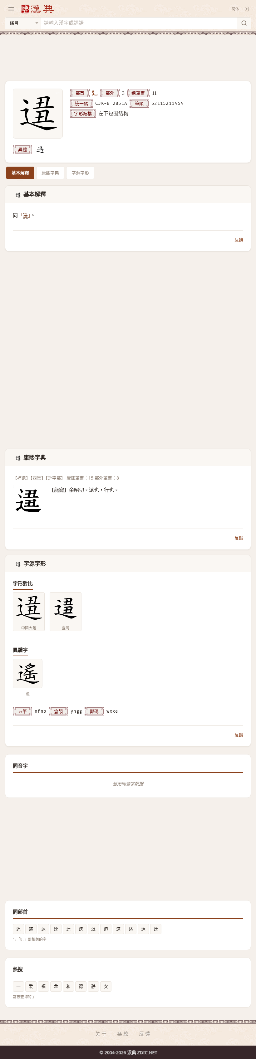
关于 (101, 1033)
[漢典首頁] (37, 8)
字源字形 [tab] (80, 173)
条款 (123, 1033)
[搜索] (244, 23)
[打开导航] (11, 9)
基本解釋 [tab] (20, 173)
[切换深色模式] (247, 9)
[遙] (40, 149)
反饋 (238, 239)
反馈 (145, 1033)
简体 (235, 9)
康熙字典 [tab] (50, 173)
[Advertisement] (128, 54)
